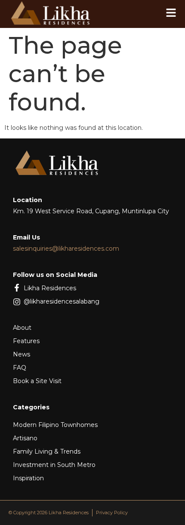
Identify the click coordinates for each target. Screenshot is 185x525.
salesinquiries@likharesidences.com (66, 248)
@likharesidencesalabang (61, 301)
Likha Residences (50, 288)
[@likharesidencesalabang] (17, 302)
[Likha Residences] (17, 288)
